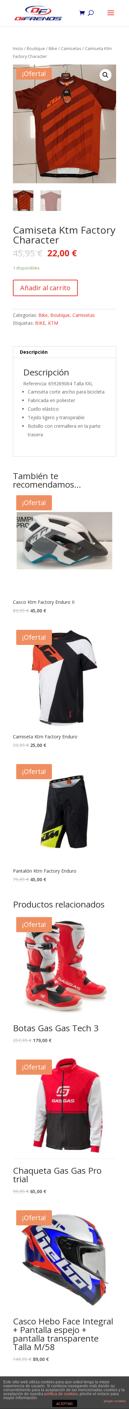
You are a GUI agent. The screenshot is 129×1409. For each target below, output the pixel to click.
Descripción (34, 352)
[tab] (64, 352)
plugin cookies (115, 1401)
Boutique (36, 48)
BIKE (40, 323)
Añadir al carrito (45, 287)
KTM (53, 323)
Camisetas (71, 48)
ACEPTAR (64, 1404)
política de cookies (61, 1394)
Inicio (18, 48)
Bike (53, 48)
